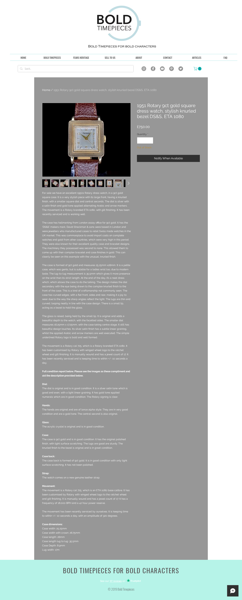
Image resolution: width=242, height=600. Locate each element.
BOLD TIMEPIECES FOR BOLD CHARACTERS (121, 570)
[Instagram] (144, 68)
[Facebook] (153, 68)
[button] (198, 68)
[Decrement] (139, 140)
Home (46, 90)
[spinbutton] (145, 140)
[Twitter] (180, 68)
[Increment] (150, 140)
